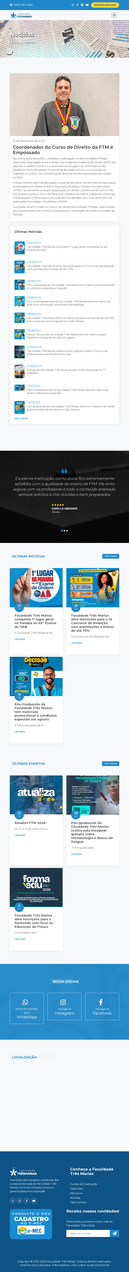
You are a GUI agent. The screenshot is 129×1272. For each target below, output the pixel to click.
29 (76, 814)
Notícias (75, 1197)
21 (19, 814)
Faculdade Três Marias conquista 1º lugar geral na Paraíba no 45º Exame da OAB (35, 621)
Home (14, 42)
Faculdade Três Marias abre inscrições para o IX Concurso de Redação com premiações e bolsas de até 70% (70, 268)
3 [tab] (67, 530)
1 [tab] (62, 531)
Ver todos (110, 763)
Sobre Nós (76, 1188)
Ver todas (21, 418)
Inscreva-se (105, 5)
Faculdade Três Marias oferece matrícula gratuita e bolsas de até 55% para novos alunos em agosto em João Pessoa (70, 320)
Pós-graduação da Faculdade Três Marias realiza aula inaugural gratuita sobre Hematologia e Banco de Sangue (92, 832)
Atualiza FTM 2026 (30, 823)
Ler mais (20, 639)
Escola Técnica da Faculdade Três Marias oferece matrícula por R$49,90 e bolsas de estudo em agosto (66, 336)
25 (76, 607)
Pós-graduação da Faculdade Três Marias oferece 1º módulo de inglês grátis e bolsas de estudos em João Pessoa (70, 408)
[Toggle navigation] (114, 15)
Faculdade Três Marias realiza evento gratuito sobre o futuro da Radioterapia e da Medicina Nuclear (67, 353)
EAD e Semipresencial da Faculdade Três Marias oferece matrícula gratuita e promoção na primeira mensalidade (68, 303)
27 (19, 607)
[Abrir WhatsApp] (121, 1264)
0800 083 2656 (23, 4)
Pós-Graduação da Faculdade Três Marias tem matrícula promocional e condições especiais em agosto (35, 711)
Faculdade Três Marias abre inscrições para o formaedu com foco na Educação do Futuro (33, 921)
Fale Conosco (78, 1202)
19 (19, 696)
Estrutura (76, 1193)
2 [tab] (64, 530)
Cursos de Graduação (83, 1184)
